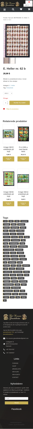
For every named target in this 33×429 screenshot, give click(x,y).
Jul (5, 262)
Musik (6, 275)
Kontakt (15, 377)
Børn (5, 231)
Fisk (23, 240)
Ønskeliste (16, 369)
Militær (26, 272)
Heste (13, 253)
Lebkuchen (7, 272)
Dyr (21, 237)
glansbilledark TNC (8, 332)
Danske (20, 234)
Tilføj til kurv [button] (8, 159)
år (5, 300)
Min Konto (16, 374)
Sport (24, 284)
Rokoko (14, 281)
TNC (22, 291)
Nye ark (10, 17)
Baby (13, 224)
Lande (12, 269)
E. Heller (24, 17)
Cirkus (12, 231)
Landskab (20, 269)
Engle (27, 237)
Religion (6, 281)
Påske (14, 278)
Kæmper (26, 265)
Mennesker (17, 272)
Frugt (22, 243)
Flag (5, 243)
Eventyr (6, 240)
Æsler (24, 297)
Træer (15, 294)
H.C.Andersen (8, 250)
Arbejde (6, 224)
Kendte (6, 265)
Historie (20, 253)
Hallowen (19, 250)
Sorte (17, 284)
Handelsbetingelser (16, 422)
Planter (6, 278)
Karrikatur (12, 262)
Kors (13, 265)
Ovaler (20, 275)
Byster (23, 227)
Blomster (21, 224)
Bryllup (6, 227)
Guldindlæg (23, 246)
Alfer (17, 221)
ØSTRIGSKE (17, 17)
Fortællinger (14, 243)
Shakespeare (8, 284)
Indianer (15, 259)
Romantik (23, 281)
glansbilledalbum (8, 334)
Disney (14, 237)
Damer (13, 234)
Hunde (22, 256)
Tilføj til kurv (20, 102)
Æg (18, 297)
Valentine (23, 294)
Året (12, 297)
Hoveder (14, 256)
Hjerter (6, 256)
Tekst (16, 291)
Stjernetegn (16, 288)
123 (5, 221)
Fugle (6, 246)
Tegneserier (8, 291)
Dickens (6, 237)
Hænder (6, 259)
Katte (20, 262)
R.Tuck (21, 278)
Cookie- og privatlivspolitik (16, 424)
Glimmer (13, 246)
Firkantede (9, 88)
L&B (5, 269)
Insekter (23, 259)
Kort (19, 265)
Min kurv (15, 372)
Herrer (6, 253)
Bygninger (15, 227)
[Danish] (28, 2)
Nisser (13, 275)
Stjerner (6, 288)
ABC (11, 221)
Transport (7, 294)
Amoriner (24, 221)
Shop (14, 366)
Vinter (6, 297)
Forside (5, 17)
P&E (26, 275)
